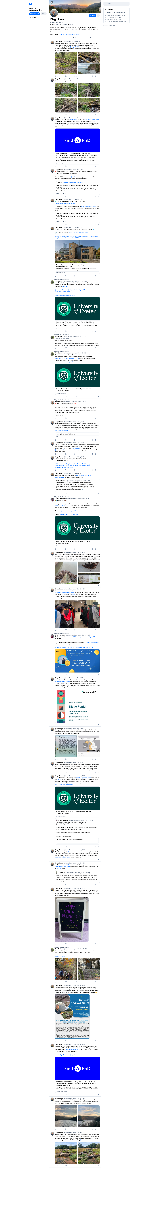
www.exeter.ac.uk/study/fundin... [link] (65, 295)
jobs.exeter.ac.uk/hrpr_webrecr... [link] (73, 182)
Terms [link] (110, 25)
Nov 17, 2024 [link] (80, 888)
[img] (75, 6)
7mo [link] (78, 118)
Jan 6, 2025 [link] (85, 498)
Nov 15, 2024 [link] (83, 949)
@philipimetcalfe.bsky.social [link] (76, 290)
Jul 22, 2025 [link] (83, 281)
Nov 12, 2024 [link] (80, 1044)
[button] (52, 2)
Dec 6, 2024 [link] (80, 728)
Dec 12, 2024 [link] (80, 589)
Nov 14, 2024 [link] (80, 985)
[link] (54, 24)
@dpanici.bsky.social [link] (69, 41)
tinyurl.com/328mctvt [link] (61, 430)
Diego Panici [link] (59, 41)
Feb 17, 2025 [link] (82, 401)
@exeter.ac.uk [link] (73, 120)
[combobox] (33, 17)
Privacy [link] (105, 25)
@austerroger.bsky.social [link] (73, 498)
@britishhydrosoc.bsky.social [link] (81, 466)
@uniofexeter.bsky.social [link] (62, 681)
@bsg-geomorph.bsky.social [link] (63, 466)
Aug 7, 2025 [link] (80, 169)
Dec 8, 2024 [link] (80, 678)
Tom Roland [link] (59, 401)
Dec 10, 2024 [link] (85, 635)
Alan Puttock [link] (59, 281)
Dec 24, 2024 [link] (80, 552)
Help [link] (114, 25)
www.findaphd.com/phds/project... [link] (65, 1055)
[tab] (57, 38)
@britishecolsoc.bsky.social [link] (84, 647)
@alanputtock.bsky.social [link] (77, 47)
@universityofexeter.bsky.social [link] (64, 592)
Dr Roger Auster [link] (60, 498)
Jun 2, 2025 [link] (83, 353)
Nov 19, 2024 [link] (80, 863)
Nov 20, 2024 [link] (80, 850)
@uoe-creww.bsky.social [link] (91, 120)
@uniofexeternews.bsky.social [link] (64, 467)
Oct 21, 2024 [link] (80, 1132)
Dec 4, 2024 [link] (80, 762)
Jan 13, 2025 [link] (80, 473)
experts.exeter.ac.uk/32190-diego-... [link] (70, 34)
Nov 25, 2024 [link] (80, 776)
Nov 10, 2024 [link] (80, 1098)
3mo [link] (78, 41)
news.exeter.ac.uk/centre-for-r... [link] (79, 233)
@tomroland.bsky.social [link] (70, 401)
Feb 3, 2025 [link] (80, 421)
